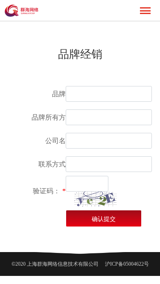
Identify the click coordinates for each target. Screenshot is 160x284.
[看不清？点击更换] (95, 199)
